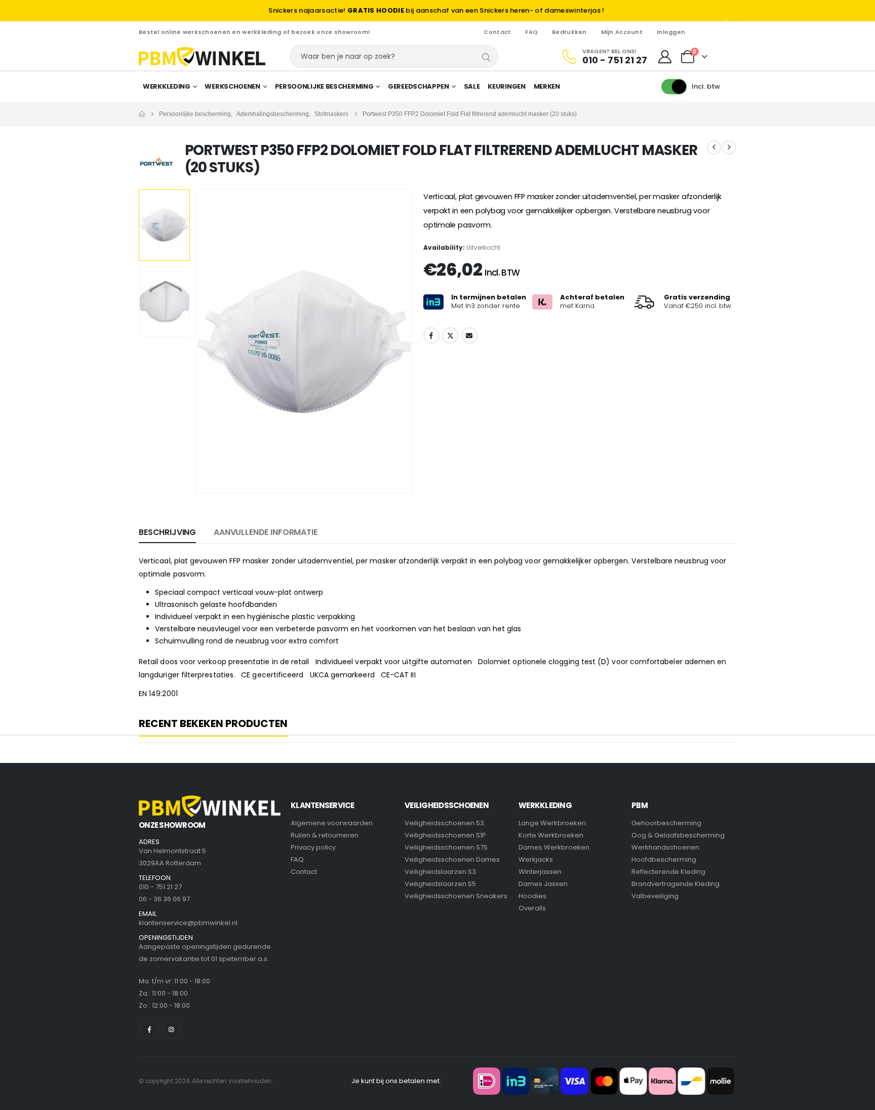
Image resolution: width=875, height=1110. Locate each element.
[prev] (714, 147)
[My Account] (665, 56)
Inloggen (671, 32)
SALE (472, 86)
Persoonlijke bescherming (324, 86)
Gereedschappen (418, 86)
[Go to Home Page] (142, 114)
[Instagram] (171, 1029)
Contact (497, 32)
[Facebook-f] (149, 1029)
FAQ (531, 32)
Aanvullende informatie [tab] (265, 532)
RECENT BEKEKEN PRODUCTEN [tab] (213, 724)
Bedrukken (569, 32)
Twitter (450, 335)
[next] (729, 147)
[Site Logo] (202, 56)
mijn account (622, 32)
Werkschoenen (232, 86)
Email (469, 335)
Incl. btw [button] (706, 86)
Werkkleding (166, 86)
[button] (197, 341)
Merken (547, 86)
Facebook (431, 335)
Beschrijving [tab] (167, 532)
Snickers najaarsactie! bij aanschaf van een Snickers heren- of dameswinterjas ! (436, 10)
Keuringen (506, 86)
